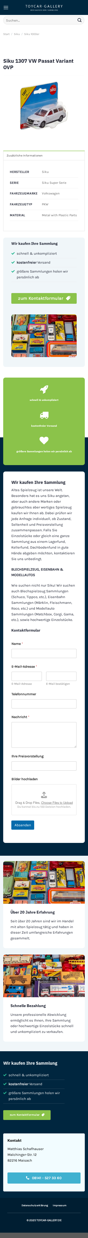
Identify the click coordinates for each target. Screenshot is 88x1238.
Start (6, 34)
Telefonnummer (24, 694)
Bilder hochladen (25, 779)
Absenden (23, 825)
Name (17, 644)
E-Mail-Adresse (22, 684)
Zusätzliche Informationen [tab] (25, 155)
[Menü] (6, 7)
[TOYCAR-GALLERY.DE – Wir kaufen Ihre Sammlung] (44, 7)
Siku (17, 34)
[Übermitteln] (79, 20)
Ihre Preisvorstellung (28, 756)
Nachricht (20, 717)
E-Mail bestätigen (58, 684)
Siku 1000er (31, 34)
